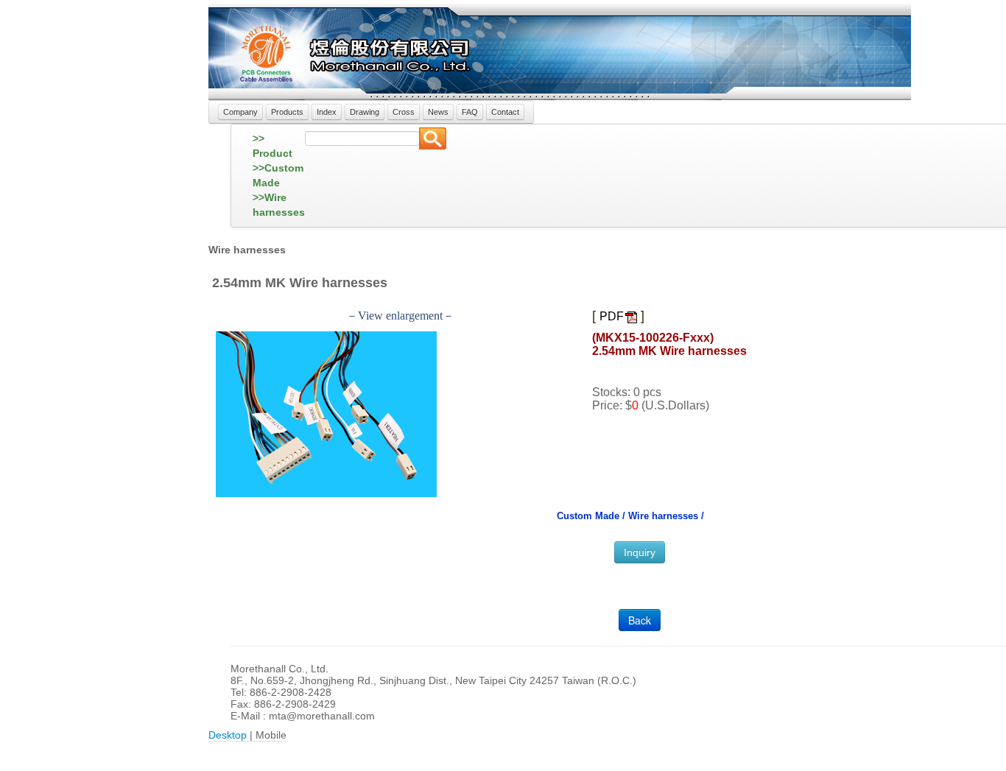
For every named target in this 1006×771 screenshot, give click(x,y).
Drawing (364, 112)
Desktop (227, 735)
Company (240, 112)
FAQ (470, 112)
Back (639, 620)
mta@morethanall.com (322, 716)
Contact (505, 112)
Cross (404, 112)
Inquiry (639, 552)
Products (287, 112)
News (438, 112)
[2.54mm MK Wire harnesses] (326, 413)
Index (327, 112)
